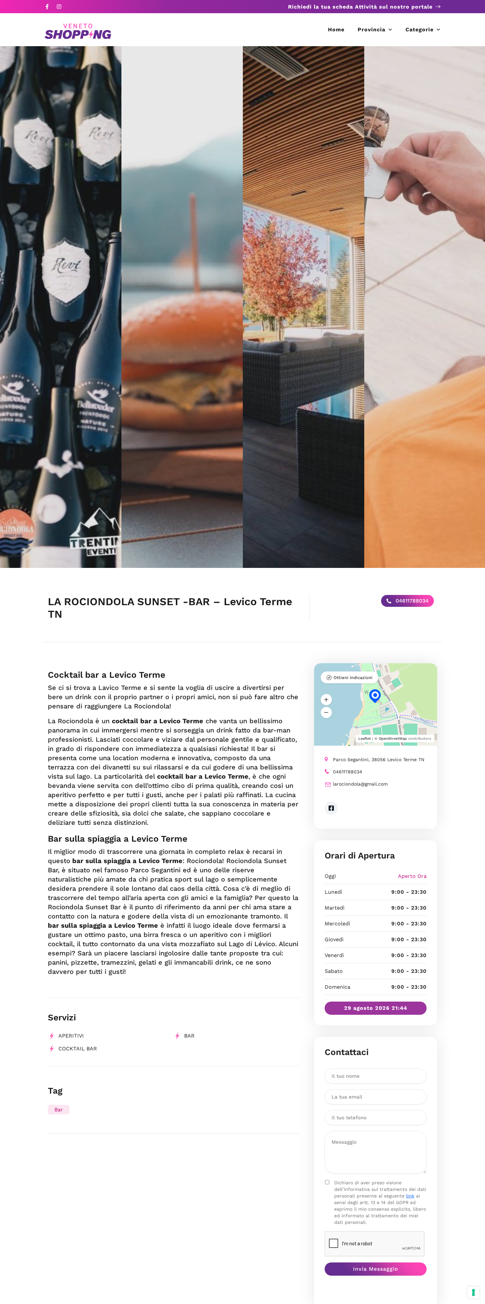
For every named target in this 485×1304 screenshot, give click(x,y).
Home (336, 29)
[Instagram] (59, 6)
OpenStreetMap (393, 738)
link (410, 1195)
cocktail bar (77, 1048)
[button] (326, 699)
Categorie (419, 29)
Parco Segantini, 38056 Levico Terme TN (378, 759)
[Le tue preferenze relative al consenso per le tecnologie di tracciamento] (473, 1292)
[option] (60, 307)
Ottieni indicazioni (353, 677)
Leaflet (364, 738)
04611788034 (411, 601)
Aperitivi (71, 1036)
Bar (189, 1036)
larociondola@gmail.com (360, 784)
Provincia (371, 29)
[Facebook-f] (47, 6)
